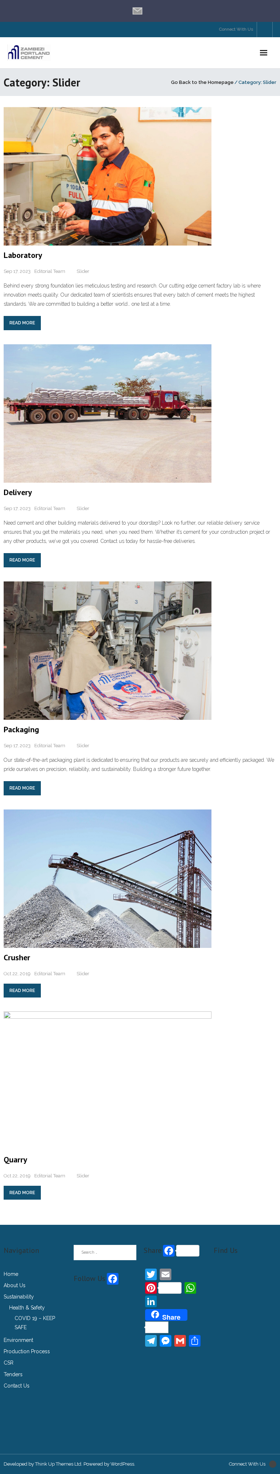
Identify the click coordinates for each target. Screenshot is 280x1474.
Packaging (21, 729)
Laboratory (23, 255)
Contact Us (17, 1386)
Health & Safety (27, 1308)
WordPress (122, 1464)
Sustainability (19, 1297)
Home (11, 1274)
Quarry (15, 1159)
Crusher (17, 957)
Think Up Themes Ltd (58, 1464)
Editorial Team (49, 271)
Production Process (27, 1351)
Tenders (13, 1374)
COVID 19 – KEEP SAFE (35, 1322)
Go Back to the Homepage (202, 82)
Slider (83, 271)
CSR (8, 1363)
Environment (18, 1340)
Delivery (18, 492)
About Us (15, 1285)
